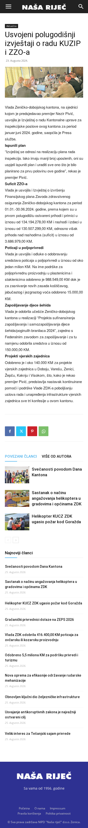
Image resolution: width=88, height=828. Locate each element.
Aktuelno (11, 26)
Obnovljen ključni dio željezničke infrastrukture (42, 697)
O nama (39, 808)
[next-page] (16, 540)
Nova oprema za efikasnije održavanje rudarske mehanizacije (43, 677)
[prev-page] (8, 540)
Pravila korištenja (29, 813)
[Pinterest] (32, 431)
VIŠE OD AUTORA (56, 456)
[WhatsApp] (43, 431)
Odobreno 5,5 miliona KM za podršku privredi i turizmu (41, 657)
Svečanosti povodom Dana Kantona (33, 566)
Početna (24, 808)
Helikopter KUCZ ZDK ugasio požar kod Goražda (43, 603)
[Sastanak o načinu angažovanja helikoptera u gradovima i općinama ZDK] (17, 498)
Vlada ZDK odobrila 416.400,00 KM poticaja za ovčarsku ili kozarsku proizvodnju (41, 637)
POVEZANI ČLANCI (21, 456)
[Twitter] (21, 431)
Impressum (57, 808)
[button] (8, 6)
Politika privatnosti (58, 813)
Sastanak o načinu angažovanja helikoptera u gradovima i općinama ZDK (56, 498)
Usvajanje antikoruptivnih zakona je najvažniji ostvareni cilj (40, 714)
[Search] (81, 6)
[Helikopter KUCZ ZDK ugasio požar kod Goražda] (17, 521)
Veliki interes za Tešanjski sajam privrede (37, 734)
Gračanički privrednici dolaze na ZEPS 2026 (39, 620)
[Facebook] (10, 431)
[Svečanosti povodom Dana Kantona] (17, 474)
